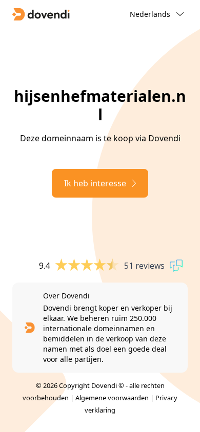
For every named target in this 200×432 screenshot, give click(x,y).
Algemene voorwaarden (112, 397)
